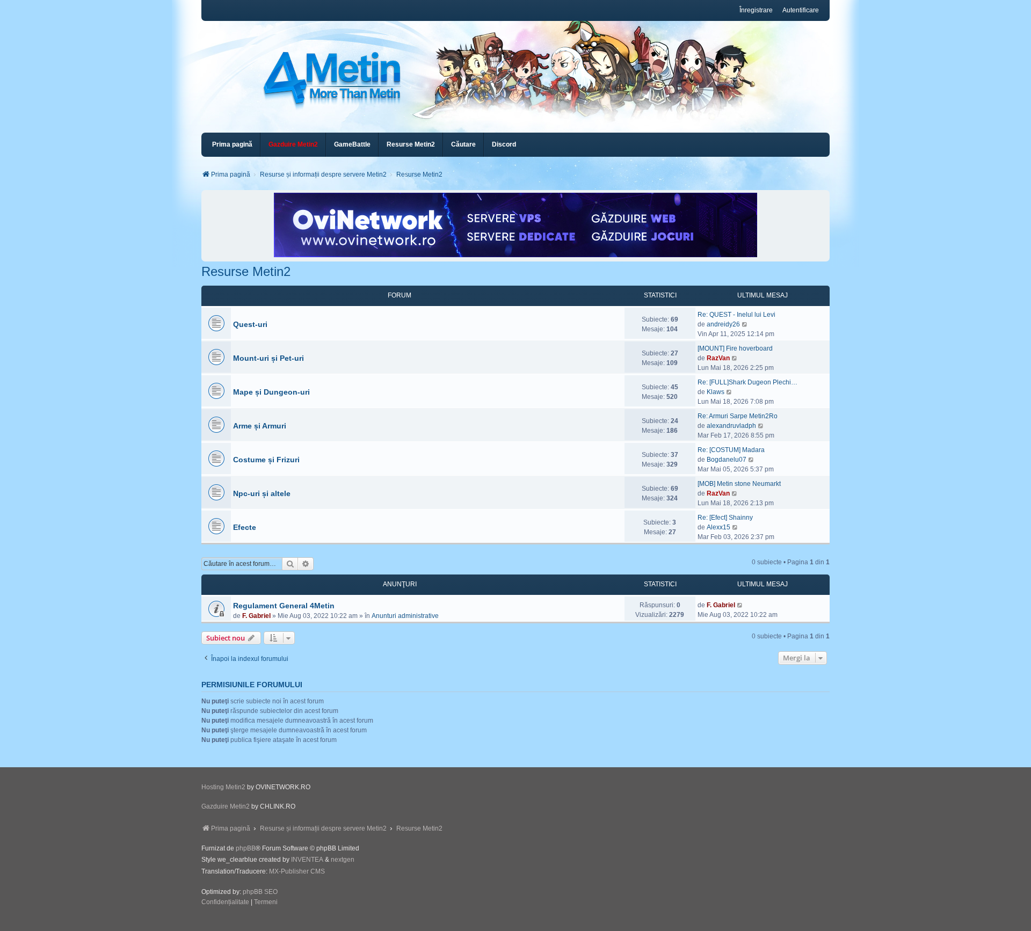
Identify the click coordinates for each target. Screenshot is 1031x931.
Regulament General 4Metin (284, 605)
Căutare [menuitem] (463, 144)
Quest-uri (250, 324)
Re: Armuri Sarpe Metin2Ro (738, 416)
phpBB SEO (260, 892)
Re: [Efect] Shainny (725, 517)
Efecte (244, 527)
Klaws (715, 392)
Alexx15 (718, 527)
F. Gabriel (256, 616)
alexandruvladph (731, 426)
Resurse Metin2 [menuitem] (411, 144)
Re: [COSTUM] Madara (731, 450)
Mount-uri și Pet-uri (268, 358)
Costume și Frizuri (266, 459)
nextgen (342, 859)
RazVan (718, 358)
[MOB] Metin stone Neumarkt (739, 484)
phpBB (246, 848)
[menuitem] (293, 145)
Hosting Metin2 (223, 787)
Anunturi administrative (405, 616)
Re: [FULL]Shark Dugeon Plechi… (747, 382)
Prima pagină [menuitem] (232, 144)
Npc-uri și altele (262, 493)
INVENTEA (307, 859)
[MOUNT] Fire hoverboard (735, 348)
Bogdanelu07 (726, 459)
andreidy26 (723, 324)
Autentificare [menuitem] (800, 10)
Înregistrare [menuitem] (756, 10)
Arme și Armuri (259, 425)
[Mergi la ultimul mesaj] (740, 605)
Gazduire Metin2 (225, 806)
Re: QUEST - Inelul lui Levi (736, 314)
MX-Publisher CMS (297, 871)
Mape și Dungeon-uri (271, 392)
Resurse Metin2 (246, 271)
